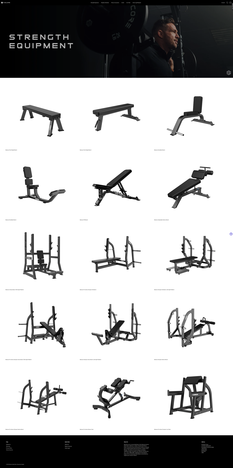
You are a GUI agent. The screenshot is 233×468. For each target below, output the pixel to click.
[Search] (227, 2)
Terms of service (9, 450)
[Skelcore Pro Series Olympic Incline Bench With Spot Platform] (42, 325)
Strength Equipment (95, 2)
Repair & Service (68, 446)
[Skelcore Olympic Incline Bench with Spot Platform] (116, 325)
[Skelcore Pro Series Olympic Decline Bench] (42, 395)
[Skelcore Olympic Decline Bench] (190, 325)
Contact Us (8, 444)
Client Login (67, 448)
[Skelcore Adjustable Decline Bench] (190, 186)
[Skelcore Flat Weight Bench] (42, 116)
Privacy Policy (9, 448)
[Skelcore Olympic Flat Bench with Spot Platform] (190, 255)
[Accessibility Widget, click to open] (231, 234)
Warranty (8, 446)
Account (223, 2)
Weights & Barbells (105, 2)
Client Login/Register (137, 2)
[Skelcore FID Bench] (116, 186)
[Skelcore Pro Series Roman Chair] (116, 395)
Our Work (128, 2)
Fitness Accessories (115, 2)
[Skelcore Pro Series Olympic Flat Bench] (116, 255)
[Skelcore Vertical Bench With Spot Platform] (42, 255)
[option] (116, 41)
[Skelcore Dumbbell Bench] (190, 116)
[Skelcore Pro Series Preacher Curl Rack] (190, 395)
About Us (67, 444)
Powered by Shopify (20, 464)
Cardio (122, 2)
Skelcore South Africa (13, 464)
